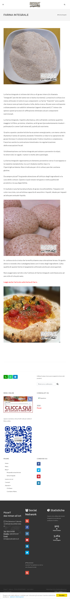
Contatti (7, 482)
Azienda (7, 485)
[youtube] (27, 540)
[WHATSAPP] (10, 377)
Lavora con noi (9, 479)
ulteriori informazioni (17, 597)
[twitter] (27, 552)
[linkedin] (27, 546)
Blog (6, 469)
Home (6, 463)
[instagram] (27, 533)
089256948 (10, 531)
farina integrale (11, 475)
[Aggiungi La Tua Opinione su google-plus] (27, 573)
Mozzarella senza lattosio (14, 472)
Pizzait (39, 408)
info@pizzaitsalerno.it (11, 539)
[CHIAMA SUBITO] (6, 377)
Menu (6, 466)
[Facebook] (38, 464)
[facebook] (27, 527)
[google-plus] (27, 521)
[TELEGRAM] (15, 377)
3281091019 (14, 534)
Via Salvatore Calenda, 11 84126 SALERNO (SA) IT (13, 523)
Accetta (61, 595)
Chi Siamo (9, 488)
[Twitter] (38, 470)
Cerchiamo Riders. (12, 491)
